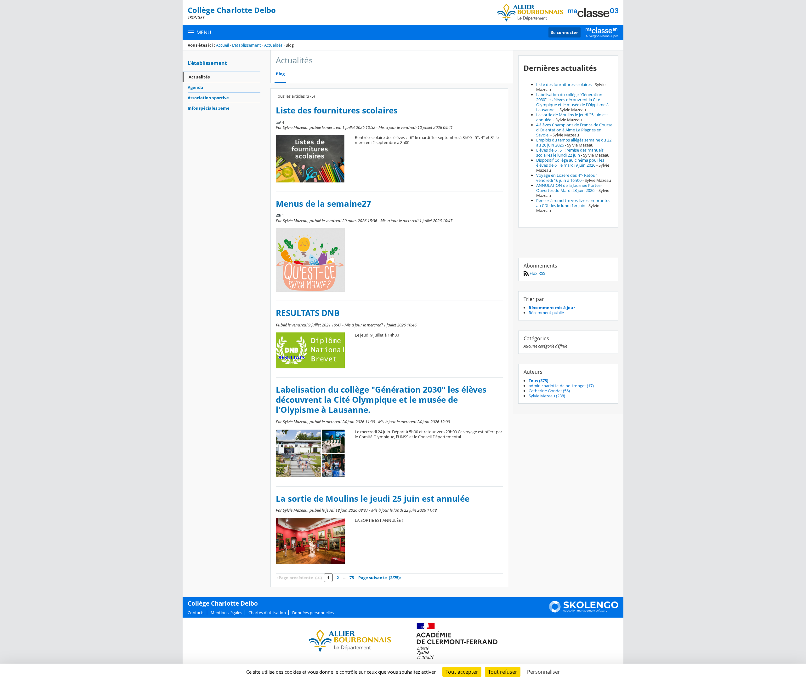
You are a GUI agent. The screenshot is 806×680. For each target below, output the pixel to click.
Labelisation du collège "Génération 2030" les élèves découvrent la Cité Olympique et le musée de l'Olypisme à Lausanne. (381, 399)
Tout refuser (502, 671)
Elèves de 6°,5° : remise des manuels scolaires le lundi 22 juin (570, 152)
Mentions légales (226, 612)
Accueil (222, 45)
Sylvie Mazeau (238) (547, 395)
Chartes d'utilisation (267, 612)
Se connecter (564, 32)
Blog (280, 74)
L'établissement (246, 45)
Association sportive (208, 98)
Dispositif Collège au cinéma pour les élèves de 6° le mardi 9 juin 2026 (570, 162)
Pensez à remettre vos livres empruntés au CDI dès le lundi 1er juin (573, 203)
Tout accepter (462, 671)
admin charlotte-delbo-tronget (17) (561, 385)
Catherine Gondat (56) (549, 390)
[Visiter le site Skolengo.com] (583, 611)
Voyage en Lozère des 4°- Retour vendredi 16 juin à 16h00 (566, 177)
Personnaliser (543, 671)
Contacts (196, 612)
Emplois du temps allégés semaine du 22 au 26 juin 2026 (573, 142)
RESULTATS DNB (307, 313)
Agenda (195, 87)
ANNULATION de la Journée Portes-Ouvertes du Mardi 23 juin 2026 (569, 187)
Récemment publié (546, 312)
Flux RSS (537, 273)
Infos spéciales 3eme (209, 108)
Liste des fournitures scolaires (337, 110)
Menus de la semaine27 (323, 203)
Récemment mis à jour (552, 307)
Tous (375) (538, 380)
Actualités (273, 45)
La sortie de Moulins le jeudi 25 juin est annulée (372, 498)
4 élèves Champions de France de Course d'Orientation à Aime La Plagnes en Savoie (574, 130)
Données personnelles (313, 612)
